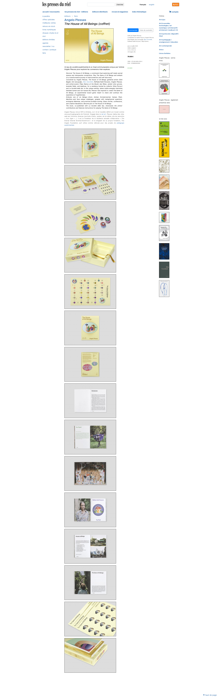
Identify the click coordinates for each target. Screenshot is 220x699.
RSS (176, 4)
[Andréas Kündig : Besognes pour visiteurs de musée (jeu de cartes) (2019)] (165, 233)
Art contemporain (165, 46)
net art (103, 114)
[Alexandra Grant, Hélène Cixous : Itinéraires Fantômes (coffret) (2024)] (165, 166)
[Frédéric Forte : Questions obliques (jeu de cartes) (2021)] (165, 217)
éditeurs (67, 16)
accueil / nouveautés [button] (51, 12)
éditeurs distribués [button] (100, 12)
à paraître (46, 16)
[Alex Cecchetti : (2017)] (165, 270)
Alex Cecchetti (88, 82)
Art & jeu (162, 19)
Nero (76, 16)
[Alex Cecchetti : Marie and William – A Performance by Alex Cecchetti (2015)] (165, 288)
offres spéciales (49, 19)
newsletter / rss (48, 46)
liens (44, 53)
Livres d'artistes (164, 53)
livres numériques (49, 30)
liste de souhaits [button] (146, 30)
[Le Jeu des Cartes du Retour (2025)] (165, 128)
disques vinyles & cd (50, 33)
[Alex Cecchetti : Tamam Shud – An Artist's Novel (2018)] (165, 251)
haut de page (211, 695)
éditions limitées (49, 40)
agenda (45, 43)
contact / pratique (49, 50)
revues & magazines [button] (120, 12)
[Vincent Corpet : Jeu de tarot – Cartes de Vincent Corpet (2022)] (165, 200)
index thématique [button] (139, 12)
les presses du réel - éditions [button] (76, 12)
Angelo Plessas (75, 20)
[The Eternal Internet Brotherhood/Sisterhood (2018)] (165, 87)
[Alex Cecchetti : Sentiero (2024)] (165, 182)
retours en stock (49, 26)
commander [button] (133, 30)
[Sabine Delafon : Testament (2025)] (165, 109)
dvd (44, 36)
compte (175, 12)
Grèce (161, 49)
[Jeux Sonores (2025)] (165, 147)
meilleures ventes (49, 23)
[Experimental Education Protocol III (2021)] (165, 70)
